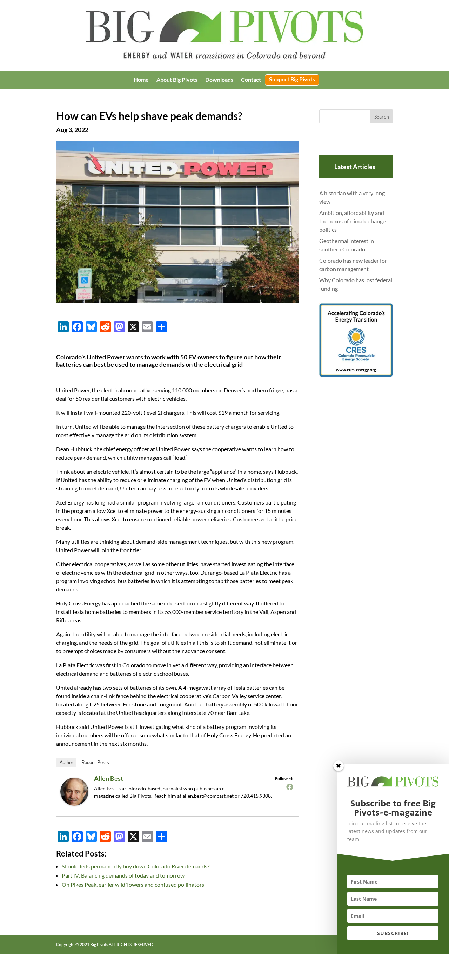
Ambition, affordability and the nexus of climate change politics (352, 221)
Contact (251, 80)
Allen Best (108, 778)
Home (141, 80)
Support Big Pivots (292, 79)
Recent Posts (95, 762)
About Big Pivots (176, 80)
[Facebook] (290, 787)
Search (381, 117)
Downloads (219, 80)
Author (66, 762)
